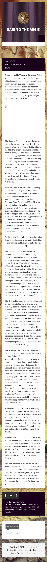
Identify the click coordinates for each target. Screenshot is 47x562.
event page (23, 481)
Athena (30, 504)
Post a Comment (12, 533)
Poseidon (19, 509)
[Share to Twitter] (11, 495)
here (14, 469)
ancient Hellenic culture (17, 504)
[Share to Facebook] (5, 495)
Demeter (14, 507)
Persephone (10, 509)
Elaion (20, 507)
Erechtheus (34, 266)
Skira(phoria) (24, 81)
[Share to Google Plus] (16, 495)
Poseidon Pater (29, 509)
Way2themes (24, 550)
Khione (18, 275)
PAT (37, 507)
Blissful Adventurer (28, 553)
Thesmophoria (13, 382)
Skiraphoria (9, 512)
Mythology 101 (29, 507)
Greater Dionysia (14, 87)
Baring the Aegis (23, 29)
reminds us (19, 231)
